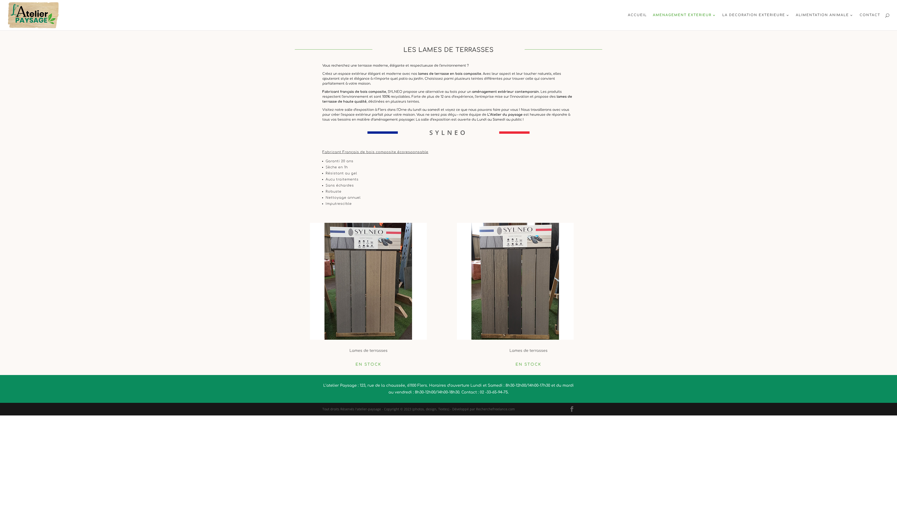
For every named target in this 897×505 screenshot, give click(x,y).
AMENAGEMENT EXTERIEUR (682, 15)
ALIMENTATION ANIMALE (822, 15)
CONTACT (870, 15)
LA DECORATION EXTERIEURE (753, 15)
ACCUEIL (637, 15)
